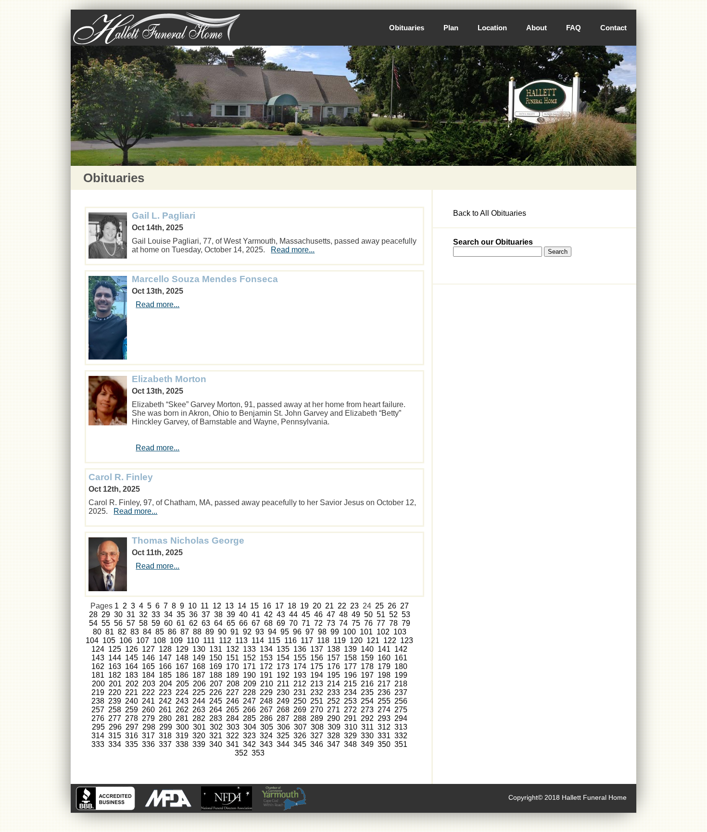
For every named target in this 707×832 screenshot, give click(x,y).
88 (197, 632)
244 (198, 701)
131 (215, 649)
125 (114, 649)
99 (334, 632)
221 (131, 692)
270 (316, 710)
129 (182, 649)
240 (131, 701)
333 (97, 744)
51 (381, 614)
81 (109, 632)
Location (492, 28)
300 (182, 727)
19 (304, 606)
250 (299, 701)
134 (266, 649)
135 (283, 649)
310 (350, 727)
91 (234, 632)
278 (131, 718)
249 (283, 701)
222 (148, 692)
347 (333, 744)
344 (283, 744)
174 (299, 666)
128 (165, 649)
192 (283, 675)
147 (165, 658)
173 (283, 666)
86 (172, 632)
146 (148, 658)
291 (350, 718)
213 (316, 684)
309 (334, 727)
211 (283, 684)
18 (292, 606)
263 (198, 710)
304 (249, 727)
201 (115, 684)
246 (232, 701)
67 (256, 623)
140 (367, 649)
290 (333, 718)
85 (159, 632)
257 (97, 710)
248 (266, 701)
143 (97, 658)
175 (316, 666)
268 (283, 710)
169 (215, 666)
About (536, 28)
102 (383, 632)
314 (97, 736)
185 (165, 675)
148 (182, 658)
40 (243, 614)
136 (299, 649)
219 (97, 692)
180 (400, 666)
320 (198, 736)
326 (299, 736)
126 (131, 649)
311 (367, 727)
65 (231, 623)
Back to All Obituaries (489, 213)
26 (392, 606)
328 (333, 736)
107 (142, 640)
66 (243, 623)
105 (108, 640)
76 (368, 623)
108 (159, 640)
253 (350, 701)
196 (350, 675)
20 (317, 606)
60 (168, 623)
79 (406, 623)
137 (316, 649)
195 (333, 675)
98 (322, 632)
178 (367, 666)
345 (299, 744)
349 (367, 744)
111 (209, 640)
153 (266, 658)
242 (165, 701)
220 (114, 692)
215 (350, 684)
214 (333, 684)
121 (372, 640)
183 (131, 675)
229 (266, 692)
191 (266, 675)
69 (281, 623)
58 (143, 623)
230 (283, 692)
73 (331, 623)
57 (130, 623)
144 (114, 658)
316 (131, 736)
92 (247, 632)
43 (281, 614)
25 (379, 606)
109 (176, 640)
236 (384, 692)
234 (350, 692)
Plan (450, 28)
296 (115, 727)
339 (198, 744)
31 (130, 614)
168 (198, 666)
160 (384, 658)
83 (134, 632)
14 (242, 606)
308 (317, 727)
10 (192, 606)
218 (400, 684)
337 (165, 744)
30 (118, 614)
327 (316, 736)
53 (406, 614)
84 (147, 632)
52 (393, 614)
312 (384, 727)
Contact (613, 28)
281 (182, 718)
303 (233, 727)
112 (225, 640)
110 (193, 640)
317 (148, 736)
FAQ (573, 28)
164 (131, 666)
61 (181, 623)
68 (268, 623)
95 (284, 632)
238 (97, 701)
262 (182, 710)
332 (400, 736)
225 (198, 692)
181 (97, 675)
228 (249, 692)
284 (232, 718)
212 (299, 684)
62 (193, 623)
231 (299, 692)
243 (182, 701)
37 (206, 614)
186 (182, 675)
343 (266, 744)
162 (97, 666)
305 (266, 727)
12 (217, 606)
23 (354, 606)
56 (118, 623)
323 (249, 736)
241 (148, 701)
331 (384, 736)
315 (114, 736)
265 (232, 710)
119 (339, 640)
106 (125, 640)
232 (316, 692)
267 (266, 710)
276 (97, 718)
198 (384, 675)
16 (267, 606)
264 (215, 710)
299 (165, 727)
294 (400, 718)
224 (182, 692)
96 (297, 632)
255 (384, 701)
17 (279, 606)
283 (215, 718)
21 (329, 606)
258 (114, 710)
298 (148, 727)
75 (356, 623)
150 (215, 658)
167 (182, 666)
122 (389, 640)
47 (331, 614)
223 (165, 692)
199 (400, 675)
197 (367, 675)
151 (232, 658)
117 (307, 640)
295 (98, 727)
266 (249, 710)
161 (400, 658)
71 (306, 623)
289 (316, 718)
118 (323, 640)
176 (333, 666)
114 (258, 640)
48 (343, 614)
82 (122, 632)
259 (131, 710)
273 (367, 710)
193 (299, 675)
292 (367, 718)
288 (299, 718)
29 (105, 614)
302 (216, 727)
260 (148, 710)
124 (97, 649)
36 (193, 614)
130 (198, 649)
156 (316, 658)
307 (300, 727)
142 (400, 649)
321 (215, 736)
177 (350, 666)
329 (350, 736)
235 (367, 692)
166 (165, 666)
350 (384, 744)
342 (249, 744)
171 (249, 666)
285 (249, 718)
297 (132, 727)
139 (350, 649)
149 (198, 658)
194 (316, 675)
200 (98, 684)
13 (229, 606)
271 (333, 710)
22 (342, 606)
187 (198, 675)
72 (318, 623)
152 (249, 658)
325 (283, 736)
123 (406, 640)
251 (316, 701)
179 (384, 666)
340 (215, 744)
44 (293, 614)
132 (232, 649)
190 (249, 675)
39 (231, 614)
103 (399, 632)
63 (206, 623)
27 (404, 606)
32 (143, 614)
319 (182, 736)
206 (199, 684)
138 (333, 649)
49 (356, 614)
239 (114, 701)
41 (256, 614)
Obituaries (406, 28)
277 (114, 718)
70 (293, 623)
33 (156, 614)
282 (198, 718)
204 (165, 684)
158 (350, 658)
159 (367, 658)
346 (316, 744)
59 (156, 623)
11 (205, 606)
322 (232, 736)
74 (343, 623)
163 (114, 666)
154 (283, 658)
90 (222, 632)
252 (333, 701)
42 (268, 614)
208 (233, 684)
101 (366, 632)
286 (266, 718)
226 (215, 692)
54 (93, 623)
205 (182, 684)
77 (381, 623)
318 (165, 736)
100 (349, 632)
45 (306, 614)
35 (181, 614)
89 (209, 632)
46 (318, 614)
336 (148, 744)
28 (93, 614)
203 (148, 684)
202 (132, 684)
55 (105, 623)
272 (350, 710)
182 (114, 675)
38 (218, 614)
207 (216, 684)
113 (241, 640)
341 (232, 744)
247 (249, 701)
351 (400, 744)
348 (350, 744)
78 (393, 623)
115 (274, 640)
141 (384, 649)
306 (283, 727)
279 (148, 718)
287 (283, 718)
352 (241, 753)
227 (232, 692)
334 (114, 744)
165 (148, 666)
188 (215, 675)
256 (400, 701)
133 (249, 649)
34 (168, 614)
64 (218, 623)
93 (259, 632)
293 (384, 718)
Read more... (293, 250)
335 (131, 744)
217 (384, 684)
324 (266, 736)
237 (400, 692)
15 (254, 606)
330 (367, 736)
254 (367, 701)
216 (367, 684)
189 (232, 675)
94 (272, 632)
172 (266, 666)
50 (368, 614)
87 (184, 632)
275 (400, 710)
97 (309, 632)
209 (249, 684)
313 (400, 727)
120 (356, 640)
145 (131, 658)
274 (384, 710)
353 (258, 753)
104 (92, 640)
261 (165, 710)
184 (148, 675)
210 (266, 684)
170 (232, 666)
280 (165, 718)
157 (333, 658)
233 (333, 692)
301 (199, 727)
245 (215, 701)
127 (148, 649)
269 (299, 710)
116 (290, 640)
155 (299, 658)
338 (182, 744)
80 (97, 632)
